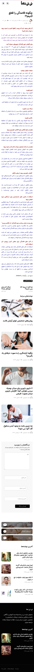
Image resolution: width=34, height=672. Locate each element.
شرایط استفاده (6, 620)
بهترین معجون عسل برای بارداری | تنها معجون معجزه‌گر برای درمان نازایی (23, 555)
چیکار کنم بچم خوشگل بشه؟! (6, 289)
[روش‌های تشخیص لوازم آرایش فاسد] (17, 308)
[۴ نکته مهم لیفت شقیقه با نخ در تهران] (6, 581)
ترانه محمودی (26, 360)
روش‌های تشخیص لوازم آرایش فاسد (18, 321)
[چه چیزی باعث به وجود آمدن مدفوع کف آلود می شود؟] (17, 413)
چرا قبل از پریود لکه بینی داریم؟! (26, 289)
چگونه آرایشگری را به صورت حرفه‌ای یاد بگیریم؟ (17, 355)
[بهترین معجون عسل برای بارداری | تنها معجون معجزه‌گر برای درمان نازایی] (6, 556)
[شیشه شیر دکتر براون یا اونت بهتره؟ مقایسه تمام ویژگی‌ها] (6, 593)
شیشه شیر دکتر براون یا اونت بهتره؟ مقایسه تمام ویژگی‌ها (23, 591)
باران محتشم (25, 20)
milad (28, 325)
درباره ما (17, 669)
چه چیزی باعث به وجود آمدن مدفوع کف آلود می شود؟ (18, 427)
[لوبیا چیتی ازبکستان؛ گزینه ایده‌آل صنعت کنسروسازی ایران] (6, 569)
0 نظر (5, 20)
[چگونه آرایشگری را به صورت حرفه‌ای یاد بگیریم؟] (17, 341)
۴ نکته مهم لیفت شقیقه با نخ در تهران (23, 578)
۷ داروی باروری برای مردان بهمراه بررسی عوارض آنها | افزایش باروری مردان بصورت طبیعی (19, 391)
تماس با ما (3, 669)
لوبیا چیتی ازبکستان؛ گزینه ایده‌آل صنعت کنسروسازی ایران (24, 567)
